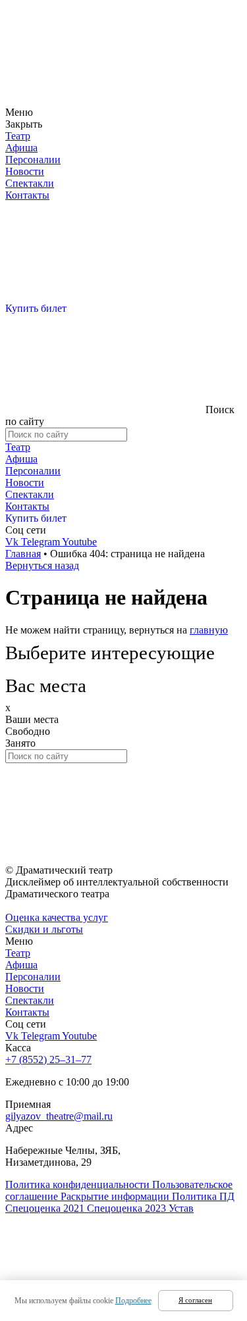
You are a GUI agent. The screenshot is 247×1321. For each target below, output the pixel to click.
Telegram (41, 541)
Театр (17, 135)
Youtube (79, 541)
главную (209, 630)
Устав (181, 1208)
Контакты (27, 195)
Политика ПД (203, 1196)
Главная (23, 553)
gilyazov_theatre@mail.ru (59, 1116)
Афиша (21, 147)
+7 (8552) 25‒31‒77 (48, 1059)
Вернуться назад (42, 565)
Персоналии (33, 159)
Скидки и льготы (44, 929)
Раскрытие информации (116, 1196)
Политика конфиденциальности (78, 1184)
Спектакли (29, 183)
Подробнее (133, 1300)
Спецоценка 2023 (128, 1208)
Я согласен (195, 1300)
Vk (13, 541)
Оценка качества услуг (56, 917)
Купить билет (36, 308)
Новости (24, 171)
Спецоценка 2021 (46, 1208)
